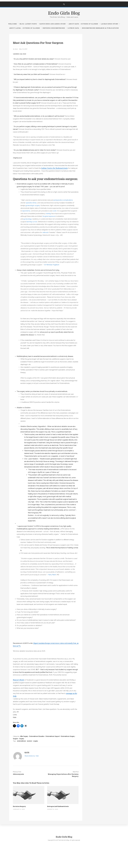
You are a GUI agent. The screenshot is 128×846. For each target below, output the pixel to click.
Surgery (21, 738)
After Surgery (24, 736)
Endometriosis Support (53, 736)
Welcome (12, 24)
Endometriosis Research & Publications (100, 28)
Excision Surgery (19, 806)
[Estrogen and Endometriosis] (63, 795)
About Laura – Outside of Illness (24, 28)
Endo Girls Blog (64, 13)
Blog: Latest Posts (28, 24)
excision (29, 741)
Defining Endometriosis (54, 28)
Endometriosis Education (36, 736)
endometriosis (21, 741)
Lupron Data (73, 28)
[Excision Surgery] (28, 795)
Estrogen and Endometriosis (58, 806)
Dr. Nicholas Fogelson (51, 265)
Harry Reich (52, 575)
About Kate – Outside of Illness (83, 24)
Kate (16, 49)
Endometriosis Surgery (68, 736)
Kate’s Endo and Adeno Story (53, 24)
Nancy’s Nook (18, 680)
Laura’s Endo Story (109, 24)
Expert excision (39, 643)
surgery (35, 741)
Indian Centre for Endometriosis (54, 168)
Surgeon (15, 738)
